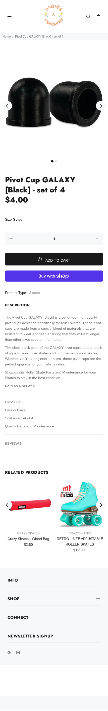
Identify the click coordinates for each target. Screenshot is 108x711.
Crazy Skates (28, 533)
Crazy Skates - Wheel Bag (28, 539)
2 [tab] (56, 161)
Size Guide (13, 219)
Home (7, 36)
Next (100, 106)
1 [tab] (52, 161)
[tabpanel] (54, 103)
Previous (7, 106)
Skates (34, 293)
